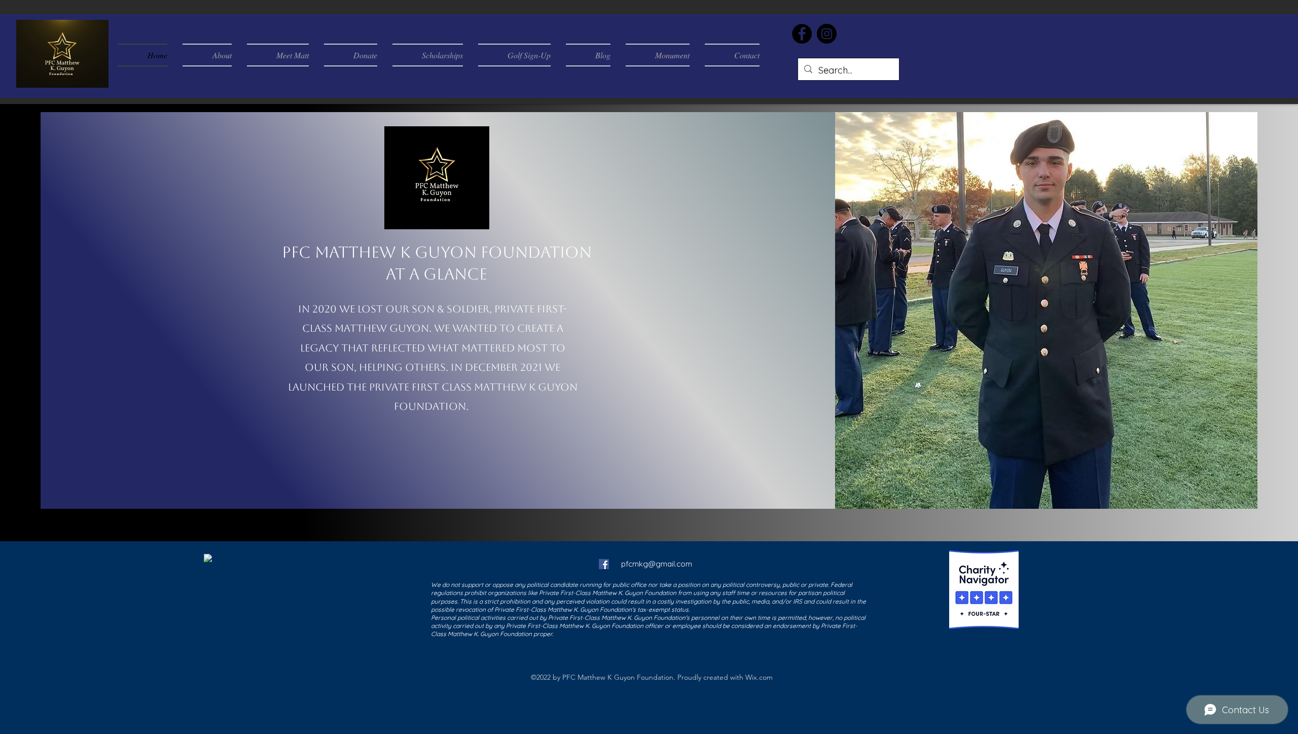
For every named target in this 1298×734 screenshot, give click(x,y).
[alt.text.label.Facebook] (604, 564)
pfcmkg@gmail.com (656, 564)
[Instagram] (827, 34)
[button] (96, 76)
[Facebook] (802, 34)
